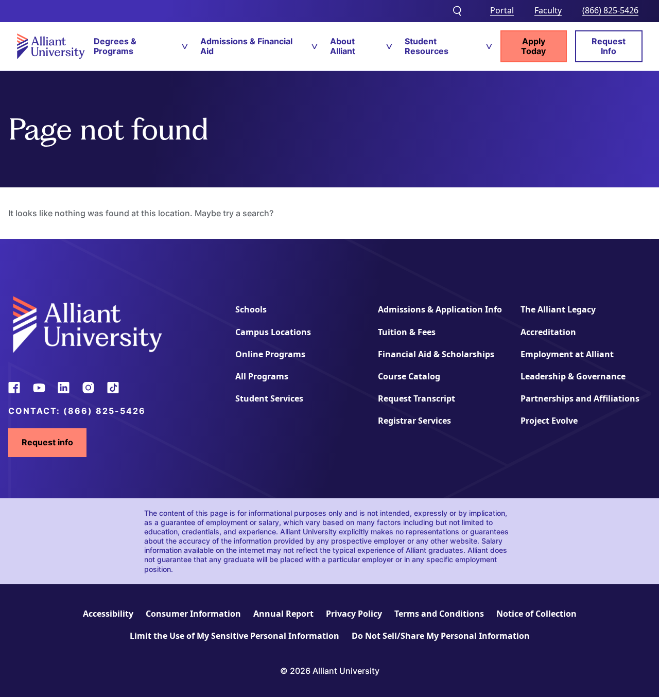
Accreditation (548, 332)
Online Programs (270, 354)
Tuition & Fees (407, 332)
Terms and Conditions (439, 613)
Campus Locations (273, 332)
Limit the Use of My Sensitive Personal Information (234, 635)
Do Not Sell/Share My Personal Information (441, 635)
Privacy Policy (354, 613)
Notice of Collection (536, 613)
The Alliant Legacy (558, 309)
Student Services (269, 398)
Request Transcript (416, 398)
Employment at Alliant (567, 354)
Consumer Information (193, 613)
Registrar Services (414, 420)
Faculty (548, 10)
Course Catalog (409, 376)
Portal (502, 10)
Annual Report (283, 613)
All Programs (261, 376)
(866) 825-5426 (610, 10)
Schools (251, 309)
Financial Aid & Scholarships (436, 354)
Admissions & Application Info (440, 309)
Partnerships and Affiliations (580, 398)
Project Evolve (549, 420)
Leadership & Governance (573, 376)
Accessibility (108, 613)
